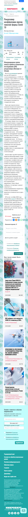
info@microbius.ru (8, 500)
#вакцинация (10, 358)
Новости (12, 14)
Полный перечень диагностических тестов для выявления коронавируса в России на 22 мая (14, 390)
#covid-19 (7, 33)
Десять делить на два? (11, 237)
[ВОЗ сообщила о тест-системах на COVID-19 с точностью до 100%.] (14, 307)
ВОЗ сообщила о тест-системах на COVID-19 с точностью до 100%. (13, 319)
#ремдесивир (14, 33)
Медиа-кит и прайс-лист (10, 476)
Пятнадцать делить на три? (11, 425)
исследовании (13, 73)
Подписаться (19, 443)
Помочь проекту (8, 471)
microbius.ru (12, 487)
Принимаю (12, 433)
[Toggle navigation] (5, 9)
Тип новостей (13, 423)
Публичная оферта (9, 465)
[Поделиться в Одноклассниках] (16, 219)
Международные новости (12, 15)
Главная (6, 14)
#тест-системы (15, 398)
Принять (21, 1)
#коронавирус (13, 322)
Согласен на (12, 438)
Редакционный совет (9, 454)
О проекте (6, 468)
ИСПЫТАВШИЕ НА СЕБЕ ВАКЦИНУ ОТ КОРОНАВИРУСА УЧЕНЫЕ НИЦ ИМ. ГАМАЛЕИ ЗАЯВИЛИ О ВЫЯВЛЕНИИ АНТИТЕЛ (13, 352)
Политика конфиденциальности (12, 462)
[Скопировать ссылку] (26, 219)
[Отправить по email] (24, 219)
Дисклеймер (7, 474)
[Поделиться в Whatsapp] (21, 219)
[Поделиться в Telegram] (19, 219)
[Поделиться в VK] (14, 219)
